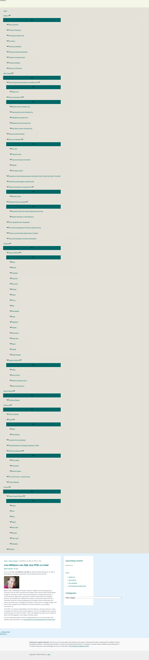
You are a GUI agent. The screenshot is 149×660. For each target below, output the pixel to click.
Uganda (14, 349)
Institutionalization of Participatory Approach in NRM (24, 445)
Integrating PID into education (17, 202)
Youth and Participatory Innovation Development (22, 238)
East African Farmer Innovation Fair (22, 128)
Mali (13, 305)
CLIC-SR (14, 149)
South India (15, 338)
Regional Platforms (14, 360)
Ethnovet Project (16, 154)
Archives (6, 487)
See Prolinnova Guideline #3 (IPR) (79, 646)
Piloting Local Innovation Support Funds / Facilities (23, 233)
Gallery (11, 419)
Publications (15, 465)
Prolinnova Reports (14, 400)
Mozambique (15, 311)
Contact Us (72, 577)
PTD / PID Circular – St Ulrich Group (19, 476)
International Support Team (16, 35)
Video (13, 429)
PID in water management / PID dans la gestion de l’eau (25, 227)
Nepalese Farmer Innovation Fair (21, 123)
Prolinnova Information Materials (18, 52)
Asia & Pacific (16, 375)
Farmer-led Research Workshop (21, 159)
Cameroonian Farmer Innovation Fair (22, 112)
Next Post (3, 634)
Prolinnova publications (15, 451)
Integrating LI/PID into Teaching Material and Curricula (27, 211)
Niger (13, 516)
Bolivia (14, 505)
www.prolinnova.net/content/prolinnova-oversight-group (39, 619)
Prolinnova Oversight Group (17, 57)
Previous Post (5, 632)
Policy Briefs (15, 460)
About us (6, 15)
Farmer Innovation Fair (15, 97)
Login (48, 654)
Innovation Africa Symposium (17, 440)
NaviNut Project (16, 196)
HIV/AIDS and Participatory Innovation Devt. (21, 181)
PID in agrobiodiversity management (19, 222)
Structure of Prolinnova (15, 68)
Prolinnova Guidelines (15, 46)
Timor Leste (15, 538)
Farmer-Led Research (15, 139)
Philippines (15, 322)
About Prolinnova (13, 24)
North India (15, 527)
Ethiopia (14, 289)
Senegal (14, 327)
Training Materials (14, 482)
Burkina (14, 267)
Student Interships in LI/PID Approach (23, 217)
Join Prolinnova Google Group (77, 586)
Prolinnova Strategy (14, 63)
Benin (13, 262)
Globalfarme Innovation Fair (20, 117)
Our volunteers (73, 583)
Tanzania (14, 533)
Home (5, 11)
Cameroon (15, 278)
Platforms (6, 243)
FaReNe (14, 165)
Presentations (16, 434)
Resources (7, 405)
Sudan (13, 344)
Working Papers (16, 471)
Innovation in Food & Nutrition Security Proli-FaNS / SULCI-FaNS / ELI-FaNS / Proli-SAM (34, 176)
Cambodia (15, 273)
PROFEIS (11, 549)
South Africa (15, 333)
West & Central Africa (18, 386)
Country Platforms (14, 252)
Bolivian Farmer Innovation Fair (21, 106)
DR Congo (15, 284)
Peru (13, 511)
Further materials (14, 414)
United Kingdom (16, 355)
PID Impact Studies (17, 170)
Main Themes (7, 73)
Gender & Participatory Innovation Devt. (20, 187)
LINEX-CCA (15, 92)
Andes (13, 369)
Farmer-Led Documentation (16, 134)
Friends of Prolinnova (15, 30)
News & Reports (8, 391)
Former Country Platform (16, 496)
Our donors (12, 41)
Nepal (13, 316)
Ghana (14, 295)
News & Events (8, 568)
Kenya (13, 300)
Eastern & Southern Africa (19, 380)
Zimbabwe (15, 544)
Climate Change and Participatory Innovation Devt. (23, 82)
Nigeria (14, 522)
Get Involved (72, 580)
